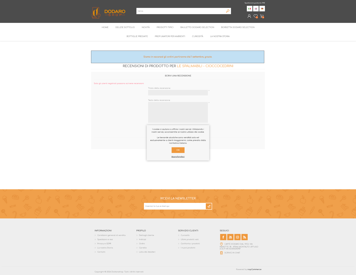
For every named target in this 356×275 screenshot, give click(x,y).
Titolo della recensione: (159, 88)
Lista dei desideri (147, 252)
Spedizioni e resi (105, 239)
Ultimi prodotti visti (190, 239)
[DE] (262, 8)
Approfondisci (178, 157)
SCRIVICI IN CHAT (232, 253)
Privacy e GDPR (104, 244)
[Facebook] (223, 237)
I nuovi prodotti (188, 248)
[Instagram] (237, 237)
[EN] (256, 8)
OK (178, 150)
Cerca (228, 11)
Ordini (142, 244)
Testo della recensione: (159, 100)
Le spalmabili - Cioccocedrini (205, 66)
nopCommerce (254, 269)
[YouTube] (230, 237)
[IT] (249, 8)
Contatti (101, 252)
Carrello (262, 16)
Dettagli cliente (146, 235)
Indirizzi (142, 239)
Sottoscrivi (209, 206)
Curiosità (185, 235)
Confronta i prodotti (190, 244)
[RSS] (244, 237)
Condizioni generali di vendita (111, 235)
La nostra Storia (105, 248)
